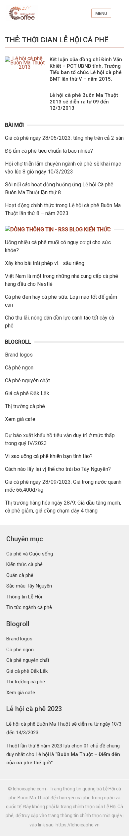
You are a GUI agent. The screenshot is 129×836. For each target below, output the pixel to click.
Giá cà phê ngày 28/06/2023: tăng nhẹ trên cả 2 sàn (64, 138)
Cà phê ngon (19, 367)
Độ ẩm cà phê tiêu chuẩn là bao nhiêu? (49, 151)
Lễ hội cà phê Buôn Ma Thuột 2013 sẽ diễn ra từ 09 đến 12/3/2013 (84, 101)
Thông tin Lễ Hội (24, 597)
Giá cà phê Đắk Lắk (27, 393)
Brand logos (19, 355)
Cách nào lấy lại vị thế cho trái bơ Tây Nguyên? (58, 469)
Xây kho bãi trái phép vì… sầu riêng (44, 263)
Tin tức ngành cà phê (29, 607)
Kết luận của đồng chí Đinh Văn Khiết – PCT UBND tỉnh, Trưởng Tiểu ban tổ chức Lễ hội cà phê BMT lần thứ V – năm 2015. (86, 69)
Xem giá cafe (20, 419)
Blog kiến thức (90, 229)
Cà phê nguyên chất (27, 380)
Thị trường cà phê (25, 406)
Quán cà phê (19, 575)
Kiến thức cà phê (24, 564)
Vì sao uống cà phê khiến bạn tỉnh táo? (49, 456)
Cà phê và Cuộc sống (29, 554)
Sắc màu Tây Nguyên (29, 586)
